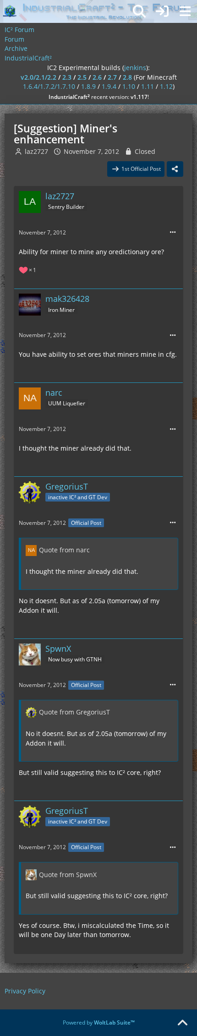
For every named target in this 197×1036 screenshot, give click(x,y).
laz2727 (36, 151)
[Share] (175, 169)
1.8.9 (88, 86)
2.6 (97, 77)
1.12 (166, 86)
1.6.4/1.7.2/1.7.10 (49, 86)
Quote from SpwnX (68, 874)
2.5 (82, 77)
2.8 (127, 77)
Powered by (99, 1022)
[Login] (162, 11)
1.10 (128, 86)
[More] (172, 232)
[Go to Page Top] (182, 1023)
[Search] (139, 11)
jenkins (135, 67)
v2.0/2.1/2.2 (38, 77)
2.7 (112, 77)
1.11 (147, 86)
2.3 (66, 77)
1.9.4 (109, 86)
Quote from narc (64, 549)
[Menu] (185, 11)
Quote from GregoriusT (74, 712)
